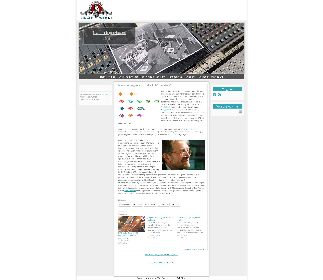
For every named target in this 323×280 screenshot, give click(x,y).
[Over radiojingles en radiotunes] (96, 10)
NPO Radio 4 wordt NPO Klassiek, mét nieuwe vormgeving (128, 235)
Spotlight (160, 76)
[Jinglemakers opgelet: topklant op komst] (162, 227)
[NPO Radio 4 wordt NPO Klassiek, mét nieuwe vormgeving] (131, 224)
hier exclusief (130, 190)
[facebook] (241, 112)
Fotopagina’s (175, 76)
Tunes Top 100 (125, 76)
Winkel (112, 76)
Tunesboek (203, 76)
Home (103, 76)
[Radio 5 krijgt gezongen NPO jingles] (191, 227)
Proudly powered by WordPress (152, 278)
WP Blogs (181, 278)
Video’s (150, 76)
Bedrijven (139, 76)
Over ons (191, 76)
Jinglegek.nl (217, 76)
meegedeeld (166, 110)
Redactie (201, 249)
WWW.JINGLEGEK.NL (100, 94)
